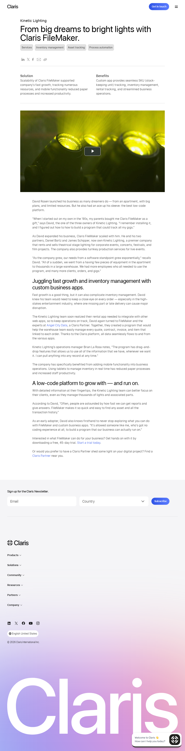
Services (27, 47)
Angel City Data (57, 325)
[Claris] (12, 6)
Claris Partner (41, 455)
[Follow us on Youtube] (31, 623)
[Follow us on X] (16, 623)
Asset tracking (76, 47)
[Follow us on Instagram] (38, 623)
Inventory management (50, 47)
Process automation (101, 47)
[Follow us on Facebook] (23, 623)
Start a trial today (88, 442)
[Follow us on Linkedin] (9, 623)
